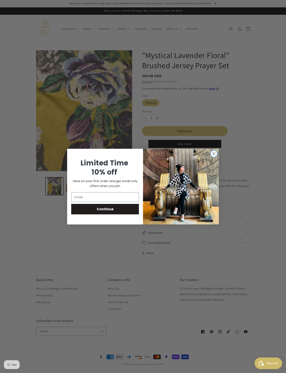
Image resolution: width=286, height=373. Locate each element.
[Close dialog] (214, 153)
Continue (105, 209)
